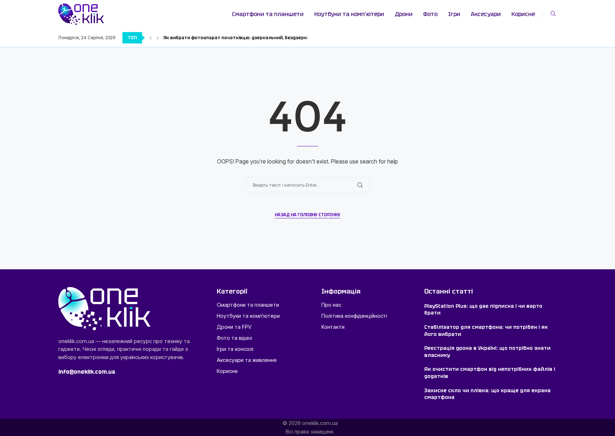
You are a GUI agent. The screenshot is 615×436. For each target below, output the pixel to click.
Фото (430, 14)
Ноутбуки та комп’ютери (349, 14)
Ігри (454, 14)
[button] (150, 37)
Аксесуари (486, 14)
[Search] (553, 14)
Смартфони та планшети (268, 14)
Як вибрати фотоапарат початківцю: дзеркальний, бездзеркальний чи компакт (257, 38)
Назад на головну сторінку (307, 215)
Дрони (403, 14)
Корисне (523, 14)
